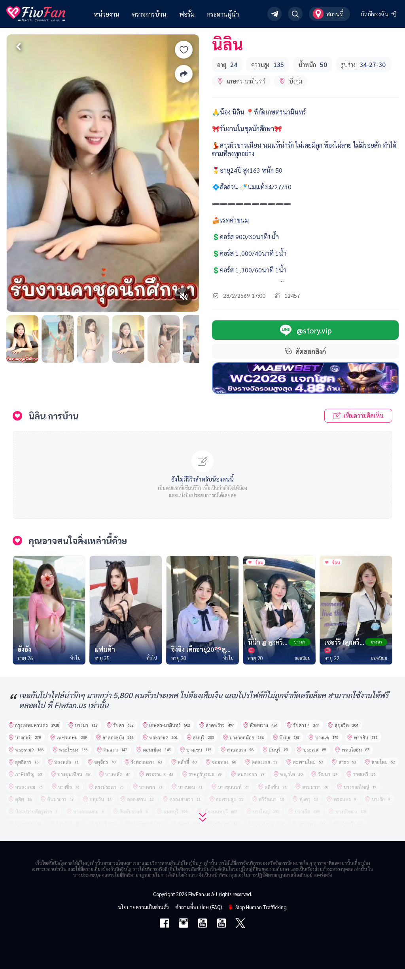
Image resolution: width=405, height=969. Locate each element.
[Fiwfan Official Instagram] (183, 924)
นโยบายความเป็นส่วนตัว (143, 907)
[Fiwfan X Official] (240, 924)
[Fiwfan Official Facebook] (164, 924)
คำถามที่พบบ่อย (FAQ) (198, 907)
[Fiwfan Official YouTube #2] (221, 924)
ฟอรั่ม (187, 14)
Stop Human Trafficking (261, 907)
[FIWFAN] (35, 14)
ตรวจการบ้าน (149, 14)
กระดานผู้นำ (223, 14)
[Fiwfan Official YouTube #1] (202, 924)
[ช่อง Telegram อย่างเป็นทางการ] (274, 14)
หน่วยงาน (106, 14)
